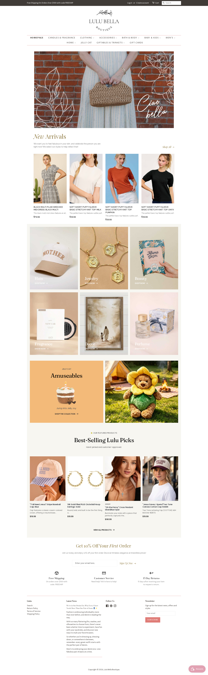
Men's (170, 37)
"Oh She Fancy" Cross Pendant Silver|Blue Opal (119, 508)
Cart (157, 3)
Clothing (86, 37)
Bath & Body (130, 37)
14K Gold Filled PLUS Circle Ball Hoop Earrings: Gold (83, 505)
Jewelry (107, 504)
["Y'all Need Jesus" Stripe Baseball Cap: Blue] (47, 479)
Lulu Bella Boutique (111, 670)
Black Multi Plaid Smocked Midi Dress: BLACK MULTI (48, 208)
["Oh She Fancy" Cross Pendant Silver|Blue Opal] (123, 479)
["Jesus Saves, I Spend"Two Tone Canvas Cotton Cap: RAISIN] (160, 479)
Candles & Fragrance (61, 37)
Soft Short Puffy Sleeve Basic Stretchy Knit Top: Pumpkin (119, 210)
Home (71, 42)
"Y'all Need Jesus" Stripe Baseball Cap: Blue (45, 505)
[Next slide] (174, 480)
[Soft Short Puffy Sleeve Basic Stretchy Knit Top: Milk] (86, 180)
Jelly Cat (86, 42)
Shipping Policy (33, 614)
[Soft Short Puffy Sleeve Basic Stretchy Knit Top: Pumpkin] (122, 180)
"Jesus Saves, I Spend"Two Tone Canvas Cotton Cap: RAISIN (157, 505)
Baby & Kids (151, 37)
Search (30, 606)
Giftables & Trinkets (110, 42)
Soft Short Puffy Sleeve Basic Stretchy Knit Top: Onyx (157, 208)
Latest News (71, 601)
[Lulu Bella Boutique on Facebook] (107, 606)
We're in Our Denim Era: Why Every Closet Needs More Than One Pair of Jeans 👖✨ (82, 606)
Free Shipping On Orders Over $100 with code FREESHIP (50, 3)
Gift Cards (136, 42)
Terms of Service (33, 611)
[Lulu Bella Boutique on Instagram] (115, 606)
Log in (129, 3)
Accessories (107, 37)
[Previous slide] (34, 480)
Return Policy (32, 608)
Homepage (36, 37)
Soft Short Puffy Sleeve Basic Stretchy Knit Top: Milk (85, 208)
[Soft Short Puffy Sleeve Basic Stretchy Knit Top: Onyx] (158, 180)
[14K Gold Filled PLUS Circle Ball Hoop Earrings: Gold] (85, 479)
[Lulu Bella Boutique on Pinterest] (111, 606)
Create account (142, 3)
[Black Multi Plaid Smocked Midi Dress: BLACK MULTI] (50, 180)
